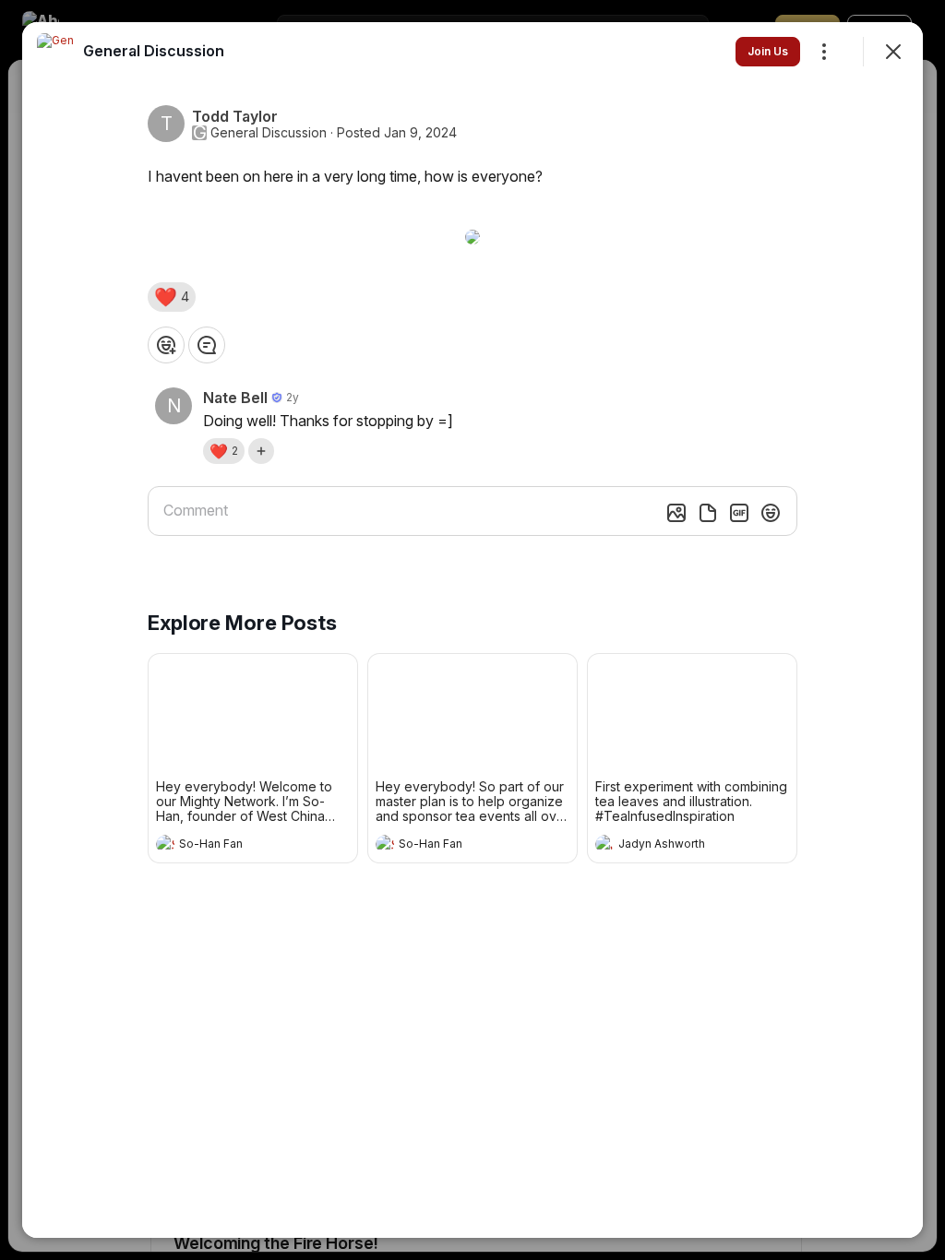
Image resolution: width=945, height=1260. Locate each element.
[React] (166, 345)
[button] (172, 297)
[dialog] (472, 630)
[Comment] (206, 345)
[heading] (234, 846)
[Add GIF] (739, 513)
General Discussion (268, 132)
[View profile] (165, 844)
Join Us (768, 51)
